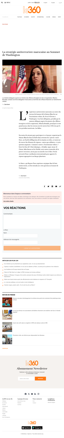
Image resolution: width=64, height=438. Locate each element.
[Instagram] (38, 394)
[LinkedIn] (35, 394)
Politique (19, 16)
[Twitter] (29, 394)
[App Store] (26, 427)
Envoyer (40, 378)
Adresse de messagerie (11, 239)
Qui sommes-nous (21, 401)
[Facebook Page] (26, 394)
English (45, 2)
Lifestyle (4, 415)
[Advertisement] (32, 37)
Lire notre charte (8, 201)
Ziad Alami (7, 104)
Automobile (4, 411)
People (3, 413)
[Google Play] (37, 427)
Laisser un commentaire (32, 248)
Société (33, 16)
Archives (19, 404)
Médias (54, 16)
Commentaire (8, 214)
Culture (48, 16)
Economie (26, 16)
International (40, 16)
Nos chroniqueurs (6, 417)
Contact (34, 402)
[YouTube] (32, 394)
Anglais (53, 2)
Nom (5, 233)
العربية (60, 2)
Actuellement (5, 16)
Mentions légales (51, 402)
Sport (59, 16)
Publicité (19, 402)
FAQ (33, 401)
